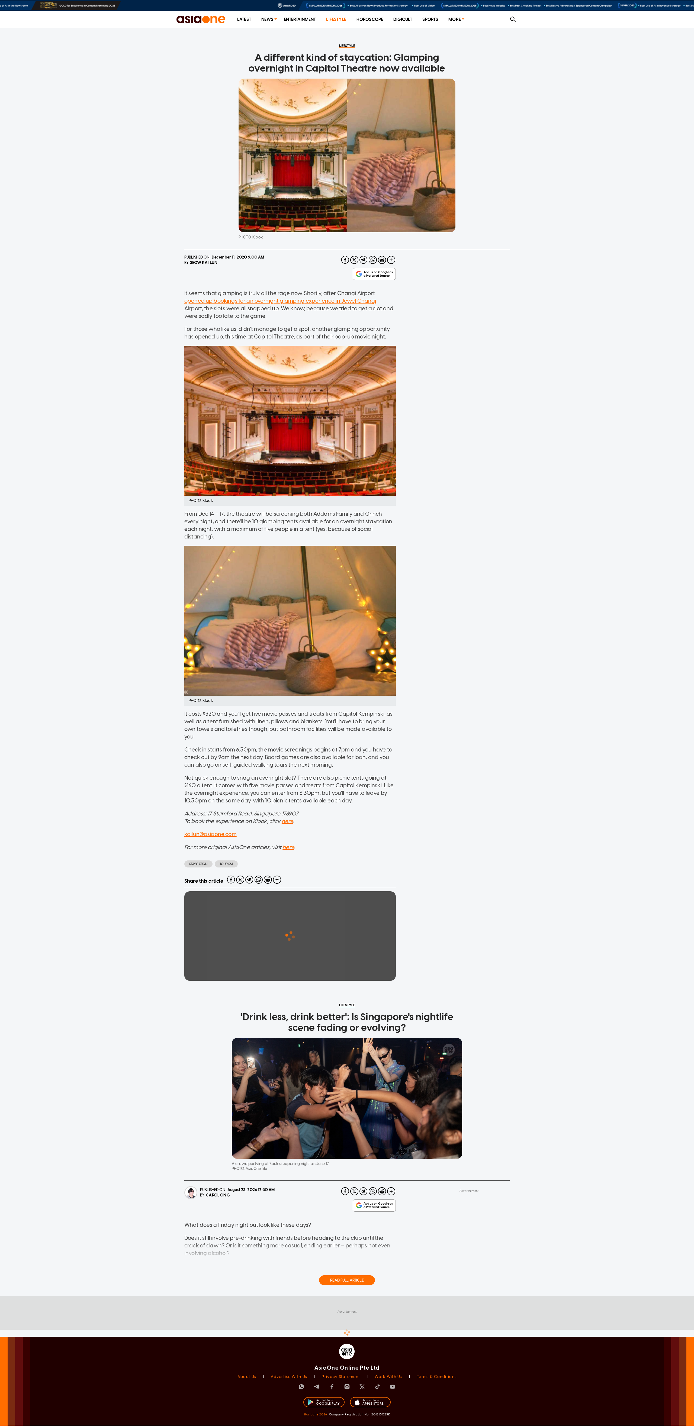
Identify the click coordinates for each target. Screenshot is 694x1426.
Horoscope (369, 19)
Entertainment (300, 19)
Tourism (226, 864)
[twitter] (354, 260)
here (287, 821)
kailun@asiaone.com (210, 834)
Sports (430, 19)
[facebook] (345, 260)
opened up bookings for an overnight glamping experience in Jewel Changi (280, 301)
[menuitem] (244, 19)
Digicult (402, 19)
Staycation (198, 864)
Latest (244, 19)
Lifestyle (336, 19)
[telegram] (363, 260)
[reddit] (382, 260)
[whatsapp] (372, 260)
